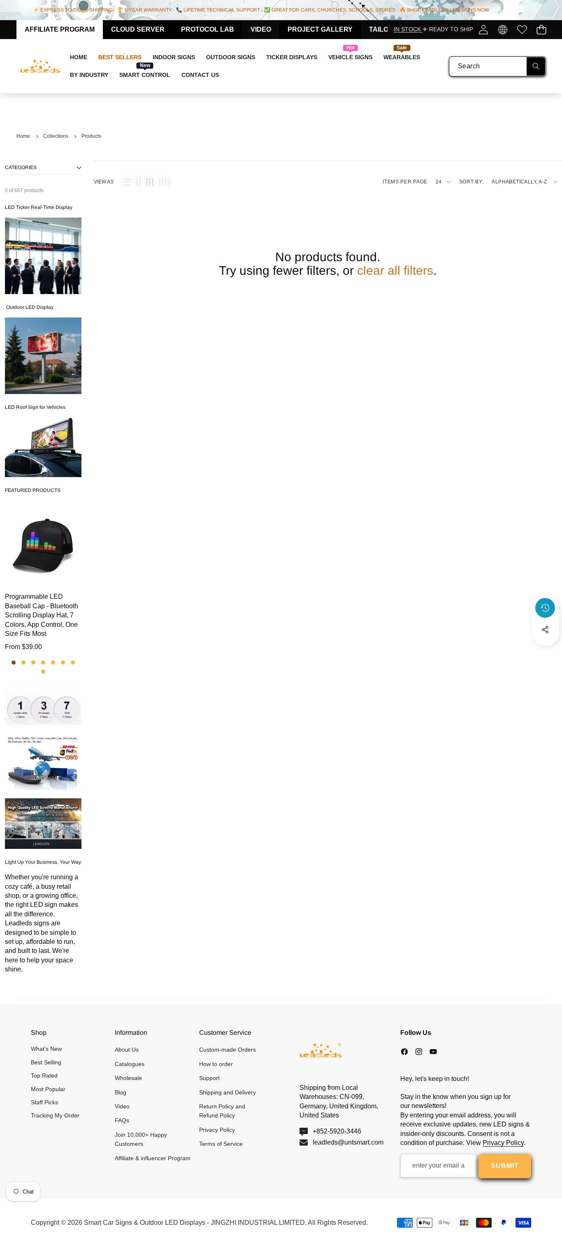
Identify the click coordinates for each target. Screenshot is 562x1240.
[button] (541, 29)
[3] (149, 181)
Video (261, 29)
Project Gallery (320, 29)
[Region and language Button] (502, 29)
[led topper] (43, 447)
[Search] (536, 66)
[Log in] (483, 29)
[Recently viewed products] (545, 608)
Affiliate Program (60, 29)
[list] (127, 181)
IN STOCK (408, 29)
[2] (138, 181)
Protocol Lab (207, 29)
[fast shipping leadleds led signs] (43, 737)
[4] (164, 181)
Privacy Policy (503, 1142)
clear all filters (395, 270)
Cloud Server (138, 29)
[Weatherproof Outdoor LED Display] (43, 356)
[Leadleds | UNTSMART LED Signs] (40, 66)
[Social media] (545, 630)
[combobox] (497, 66)
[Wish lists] (522, 29)
